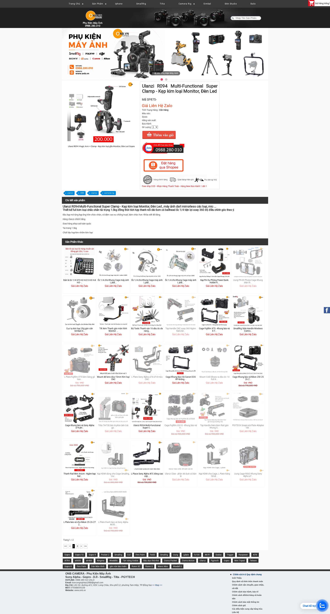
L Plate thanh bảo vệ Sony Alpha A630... (113, 523)
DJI (128, 555)
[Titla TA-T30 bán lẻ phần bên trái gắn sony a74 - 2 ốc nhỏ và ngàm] (113, 422)
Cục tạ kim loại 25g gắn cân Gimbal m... (79, 329)
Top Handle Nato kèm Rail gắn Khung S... (214, 426)
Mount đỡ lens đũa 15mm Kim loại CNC (113, 378)
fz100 (197, 555)
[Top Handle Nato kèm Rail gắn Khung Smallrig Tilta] (214, 422)
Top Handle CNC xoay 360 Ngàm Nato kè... (181, 329)
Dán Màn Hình (97, 566)
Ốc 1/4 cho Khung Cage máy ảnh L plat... (113, 281)
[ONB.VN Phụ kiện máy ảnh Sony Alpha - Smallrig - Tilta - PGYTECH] (96, 16)
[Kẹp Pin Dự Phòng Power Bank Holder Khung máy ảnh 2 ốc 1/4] (214, 277)
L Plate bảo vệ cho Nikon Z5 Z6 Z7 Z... (80, 523)
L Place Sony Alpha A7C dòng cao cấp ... (147, 475)
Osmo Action (188, 560)
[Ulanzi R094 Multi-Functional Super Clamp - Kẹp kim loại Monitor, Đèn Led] (101, 149)
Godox (219, 555)
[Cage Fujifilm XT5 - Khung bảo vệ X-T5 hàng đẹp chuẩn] (214, 326)
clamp (94, 193)
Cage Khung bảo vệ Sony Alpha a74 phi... (79, 426)
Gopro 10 (79, 555)
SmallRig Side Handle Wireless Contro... (248, 329)
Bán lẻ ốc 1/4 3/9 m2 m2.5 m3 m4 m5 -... (79, 281)
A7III (255, 555)
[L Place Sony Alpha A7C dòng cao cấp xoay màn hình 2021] (146, 471)
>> (85, 546)
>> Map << (157, 585)
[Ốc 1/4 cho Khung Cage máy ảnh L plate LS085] (180, 277)
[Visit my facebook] (327, 310)
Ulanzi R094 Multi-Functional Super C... (147, 426)
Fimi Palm (140, 555)
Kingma (100, 560)
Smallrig (118, 555)
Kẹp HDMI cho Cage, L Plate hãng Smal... (214, 475)
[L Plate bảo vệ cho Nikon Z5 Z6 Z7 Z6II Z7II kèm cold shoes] (79, 519)
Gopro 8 (68, 566)
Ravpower (243, 555)
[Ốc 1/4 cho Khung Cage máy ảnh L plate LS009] (113, 277)
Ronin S (149, 566)
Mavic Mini (163, 566)
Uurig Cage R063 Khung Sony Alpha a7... (248, 475)
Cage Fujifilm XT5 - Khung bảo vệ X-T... (214, 329)
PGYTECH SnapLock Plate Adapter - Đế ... (248, 426)
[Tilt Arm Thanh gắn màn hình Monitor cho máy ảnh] (113, 326)
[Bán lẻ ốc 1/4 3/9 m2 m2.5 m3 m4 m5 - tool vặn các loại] (79, 277)
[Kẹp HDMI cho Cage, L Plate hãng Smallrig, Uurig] (214, 471)
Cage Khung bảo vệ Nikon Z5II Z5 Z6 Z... (248, 378)
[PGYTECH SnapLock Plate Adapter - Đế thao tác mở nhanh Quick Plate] (248, 420)
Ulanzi (203, 560)
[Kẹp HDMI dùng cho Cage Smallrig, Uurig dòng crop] (113, 471)
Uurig (175, 555)
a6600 (78, 560)
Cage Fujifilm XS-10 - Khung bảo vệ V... (180, 426)
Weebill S (177, 566)
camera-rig (109, 193)
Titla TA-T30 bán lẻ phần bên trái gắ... (113, 426)
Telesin (253, 560)
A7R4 (67, 560)
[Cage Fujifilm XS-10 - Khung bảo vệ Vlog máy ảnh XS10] (180, 422)
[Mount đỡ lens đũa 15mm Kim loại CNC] (113, 374)
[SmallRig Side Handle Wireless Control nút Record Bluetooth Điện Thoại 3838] (248, 326)
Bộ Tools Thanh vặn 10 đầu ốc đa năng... (147, 329)
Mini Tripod (239, 560)
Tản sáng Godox (130, 560)
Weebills (113, 560)
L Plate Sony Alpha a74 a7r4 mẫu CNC (147, 378)
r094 (82, 193)
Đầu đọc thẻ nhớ (151, 560)
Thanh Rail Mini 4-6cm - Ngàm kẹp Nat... (80, 475)
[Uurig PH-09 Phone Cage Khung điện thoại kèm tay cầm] (248, 277)
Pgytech (215, 560)
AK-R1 (207, 555)
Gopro (67, 555)
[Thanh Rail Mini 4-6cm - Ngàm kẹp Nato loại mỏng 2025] (79, 471)
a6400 (89, 560)
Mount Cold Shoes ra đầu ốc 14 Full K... (214, 378)
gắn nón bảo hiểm (118, 566)
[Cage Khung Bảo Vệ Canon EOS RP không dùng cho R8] (180, 374)
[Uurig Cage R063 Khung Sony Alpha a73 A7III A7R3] (248, 471)
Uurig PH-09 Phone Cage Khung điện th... (248, 281)
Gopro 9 (92, 555)
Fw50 (152, 555)
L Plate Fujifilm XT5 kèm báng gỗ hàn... (79, 378)
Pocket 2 (105, 555)
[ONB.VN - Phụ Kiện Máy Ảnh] (165, 53)
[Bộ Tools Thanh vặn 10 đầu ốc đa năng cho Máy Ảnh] (146, 326)
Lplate (186, 555)
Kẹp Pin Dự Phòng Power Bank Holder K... (214, 281)
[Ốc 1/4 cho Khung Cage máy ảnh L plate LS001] (146, 277)
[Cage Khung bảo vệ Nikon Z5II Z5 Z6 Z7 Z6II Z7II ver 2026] (248, 374)
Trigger (230, 555)
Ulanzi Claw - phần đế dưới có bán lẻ (180, 475)
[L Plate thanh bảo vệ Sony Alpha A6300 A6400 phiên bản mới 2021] (113, 519)
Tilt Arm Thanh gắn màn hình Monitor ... (113, 329)
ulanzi (70, 193)
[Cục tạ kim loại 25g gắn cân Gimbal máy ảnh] (79, 326)
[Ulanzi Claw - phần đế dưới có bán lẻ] (180, 471)
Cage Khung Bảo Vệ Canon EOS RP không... (181, 378)
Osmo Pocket (170, 560)
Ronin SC (136, 566)
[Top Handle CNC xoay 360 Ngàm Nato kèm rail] (180, 326)
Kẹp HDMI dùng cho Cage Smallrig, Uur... (113, 475)
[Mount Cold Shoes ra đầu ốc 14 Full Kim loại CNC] (214, 374)
